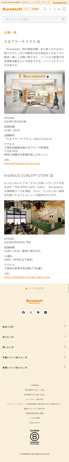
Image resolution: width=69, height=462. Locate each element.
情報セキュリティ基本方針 (34, 408)
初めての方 (8, 327)
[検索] (45, 9)
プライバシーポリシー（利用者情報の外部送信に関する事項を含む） (34, 404)
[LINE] (38, 312)
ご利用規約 (34, 385)
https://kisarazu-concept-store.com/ (27, 277)
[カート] (59, 9)
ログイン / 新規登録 (31, 9)
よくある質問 (34, 418)
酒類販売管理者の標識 (34, 413)
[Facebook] (23, 312)
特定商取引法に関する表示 (34, 394)
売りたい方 (8, 337)
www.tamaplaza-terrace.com (22, 163)
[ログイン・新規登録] (54, 9)
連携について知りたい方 (15, 367)
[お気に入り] (50, 9)
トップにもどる (36, 288)
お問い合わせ (34, 422)
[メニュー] (64, 9)
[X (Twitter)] (30, 312)
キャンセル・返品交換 (34, 399)
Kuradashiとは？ (60, 2)
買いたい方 (8, 347)
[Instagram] (45, 312)
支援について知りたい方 (15, 357)
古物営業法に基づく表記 (34, 390)
